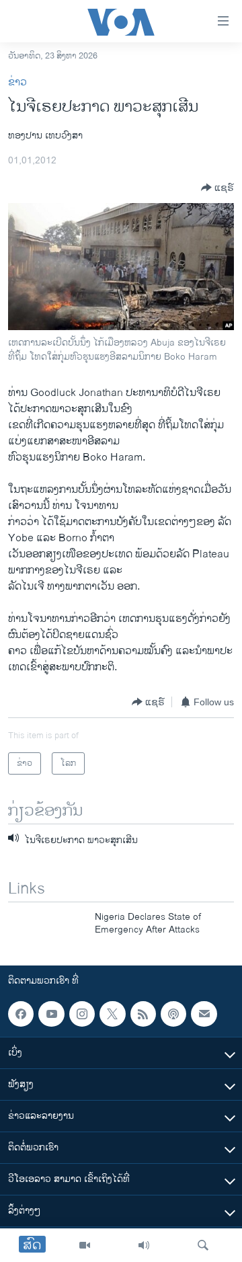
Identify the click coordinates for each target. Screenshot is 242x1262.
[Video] (85, 1245)
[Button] (217, 188)
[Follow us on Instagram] (82, 1014)
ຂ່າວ (17, 82)
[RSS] (143, 1014)
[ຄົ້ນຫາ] (203, 1245)
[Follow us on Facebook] (21, 1014)
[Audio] (144, 1245)
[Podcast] (173, 1014)
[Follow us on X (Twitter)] (112, 1014)
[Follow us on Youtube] (51, 1014)
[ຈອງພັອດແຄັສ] (203, 1014)
